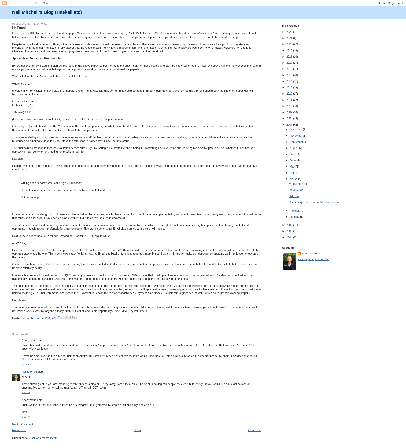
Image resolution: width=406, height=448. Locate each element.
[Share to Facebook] (71, 317)
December (296, 129)
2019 (289, 50)
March (294, 179)
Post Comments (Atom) (43, 438)
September (297, 141)
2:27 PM (26, 417)
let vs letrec (296, 190)
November (296, 135)
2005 (289, 231)
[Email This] (59, 317)
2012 (289, 93)
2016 (289, 68)
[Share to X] (67, 317)
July (293, 154)
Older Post (254, 430)
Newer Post (19, 430)
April (293, 172)
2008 (289, 118)
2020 (289, 44)
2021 (289, 38)
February (295, 210)
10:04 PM (26, 364)
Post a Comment (22, 424)
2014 (289, 81)
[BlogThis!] (63, 317)
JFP (31, 33)
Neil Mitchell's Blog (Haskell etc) (47, 12)
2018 (289, 56)
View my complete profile (313, 259)
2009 (289, 112)
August (294, 148)
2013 (289, 87)
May (293, 166)
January (295, 216)
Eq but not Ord (298, 183)
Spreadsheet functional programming (100, 33)
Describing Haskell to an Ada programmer (314, 202)
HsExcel (294, 196)
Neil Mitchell (33, 318)
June (293, 160)
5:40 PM (26, 392)
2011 (289, 100)
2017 (289, 62)
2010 (289, 106)
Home (137, 430)
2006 (289, 225)
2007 (289, 124)
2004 (289, 237)
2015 (289, 75)
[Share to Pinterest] (75, 317)
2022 (289, 31)
